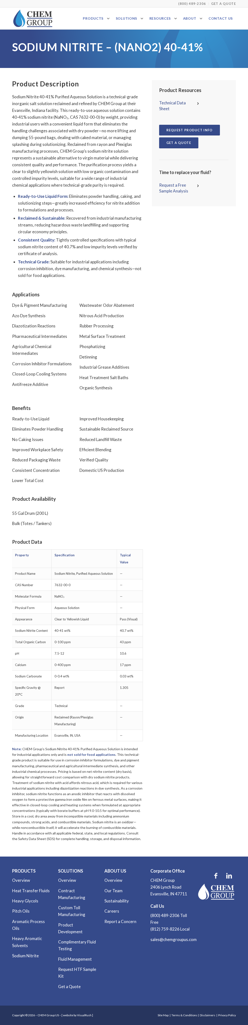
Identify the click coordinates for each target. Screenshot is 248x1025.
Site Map (163, 1015)
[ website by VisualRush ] (77, 1015)
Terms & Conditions (184, 1015)
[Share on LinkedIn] (229, 875)
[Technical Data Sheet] (198, 103)
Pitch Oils (21, 911)
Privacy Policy (227, 1015)
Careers (111, 911)
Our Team (113, 890)
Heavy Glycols (25, 900)
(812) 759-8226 (164, 929)
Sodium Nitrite (25, 955)
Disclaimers (207, 1015)
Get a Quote (223, 4)
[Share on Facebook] (216, 875)
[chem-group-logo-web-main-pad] (33, 18)
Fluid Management (75, 959)
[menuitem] (192, 3)
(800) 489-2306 (192, 4)
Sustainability (116, 900)
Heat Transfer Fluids (31, 890)
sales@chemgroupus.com (173, 939)
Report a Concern (120, 921)
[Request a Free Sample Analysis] (198, 185)
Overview (21, 880)
